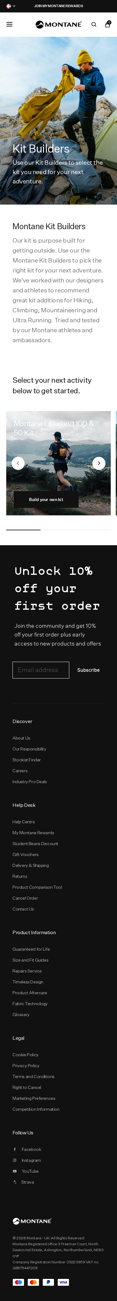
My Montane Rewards (33, 832)
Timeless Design (27, 981)
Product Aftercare (29, 992)
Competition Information (36, 1109)
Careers (19, 770)
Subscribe (88, 670)
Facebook (31, 1149)
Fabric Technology (30, 1003)
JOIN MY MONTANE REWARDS (27, 6)
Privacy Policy (25, 1065)
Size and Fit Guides (30, 960)
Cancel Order (25, 898)
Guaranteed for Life (31, 949)
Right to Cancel (26, 1087)
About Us (21, 738)
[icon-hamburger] (9, 24)
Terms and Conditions (33, 1076)
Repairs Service (27, 970)
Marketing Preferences (33, 1098)
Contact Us (23, 908)
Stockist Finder (26, 759)
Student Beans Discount (35, 843)
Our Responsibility (29, 748)
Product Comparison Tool (37, 887)
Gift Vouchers (25, 854)
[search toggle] (94, 24)
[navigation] (18, 463)
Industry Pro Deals (29, 781)
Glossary (21, 1014)
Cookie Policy (25, 1054)
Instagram (31, 1160)
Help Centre (23, 821)
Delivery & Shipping (30, 865)
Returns (19, 876)
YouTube (30, 1171)
